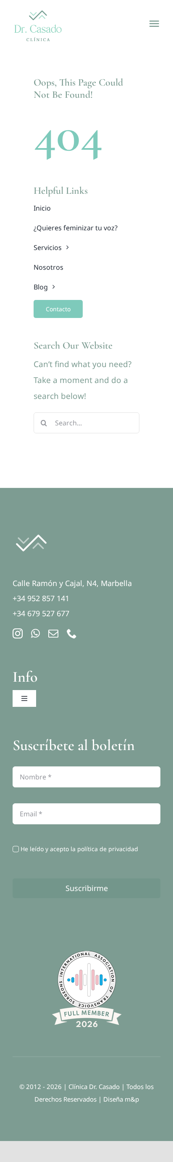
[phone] (72, 633)
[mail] (53, 633)
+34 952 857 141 (41, 598)
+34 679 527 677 (41, 613)
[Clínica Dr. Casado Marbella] (31, 529)
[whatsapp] (35, 633)
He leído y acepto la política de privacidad (79, 849)
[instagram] (18, 633)
